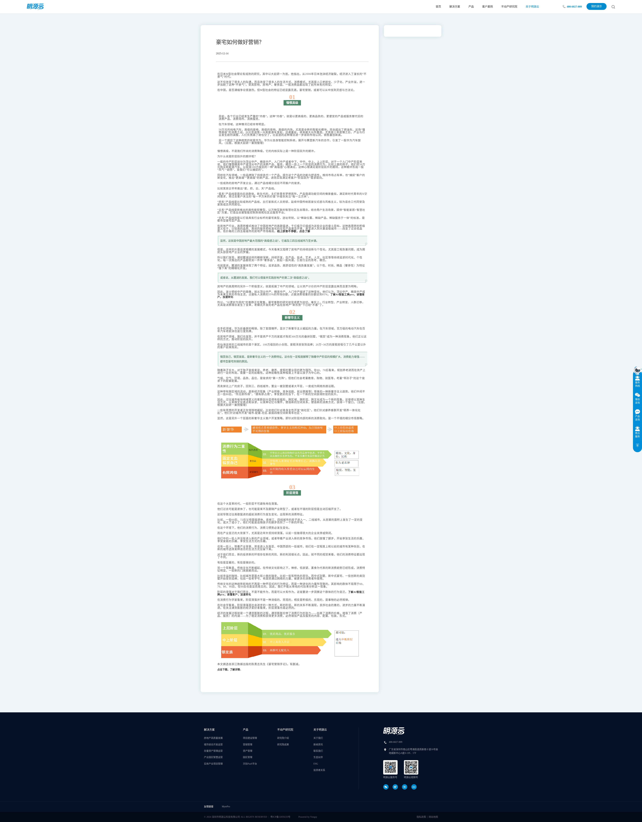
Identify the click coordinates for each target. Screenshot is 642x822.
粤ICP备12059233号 (280, 817)
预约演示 (596, 6)
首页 (438, 6)
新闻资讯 (318, 744)
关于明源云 (532, 6)
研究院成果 (283, 744)
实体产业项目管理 (213, 763)
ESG (315, 763)
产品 (471, 6)
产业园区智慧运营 (213, 757)
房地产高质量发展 (213, 738)
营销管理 (247, 744)
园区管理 (247, 757)
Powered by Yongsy (307, 817)
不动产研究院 (509, 6)
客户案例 (487, 6)
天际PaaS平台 (250, 763)
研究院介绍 (283, 738)
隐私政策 (421, 817)
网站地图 (433, 817)
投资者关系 (319, 770)
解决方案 (454, 6)
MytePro (226, 806)
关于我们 (318, 738)
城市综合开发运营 (213, 744)
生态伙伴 (318, 757)
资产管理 (247, 751)
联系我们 (318, 751)
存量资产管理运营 (213, 751)
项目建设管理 (250, 738)
